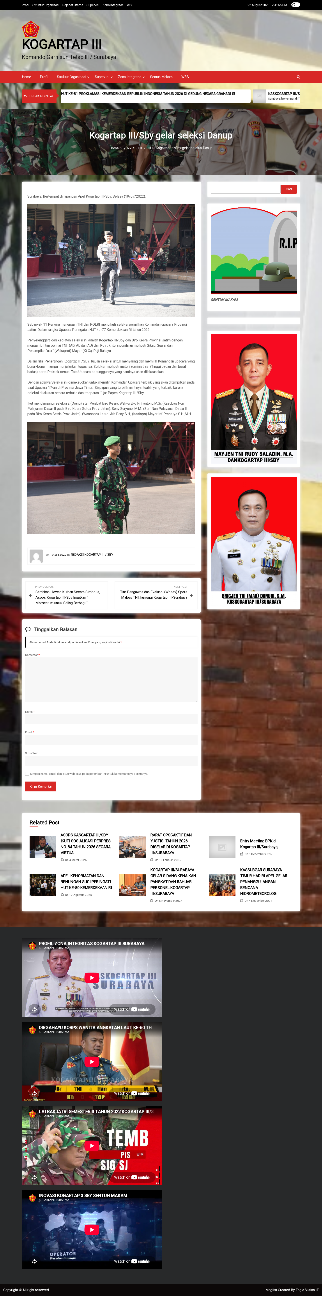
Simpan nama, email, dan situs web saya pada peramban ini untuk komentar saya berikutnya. (89, 773)
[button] (298, 77)
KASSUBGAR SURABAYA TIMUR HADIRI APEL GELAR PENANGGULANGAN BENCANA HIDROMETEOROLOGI (263, 882)
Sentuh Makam (161, 77)
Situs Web (31, 753)
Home (26, 77)
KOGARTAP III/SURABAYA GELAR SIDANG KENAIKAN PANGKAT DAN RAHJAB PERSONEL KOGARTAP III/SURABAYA (173, 882)
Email (29, 732)
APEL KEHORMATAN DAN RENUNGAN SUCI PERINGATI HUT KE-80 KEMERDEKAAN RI (86, 881)
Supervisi (93, 5)
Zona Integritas (113, 5)
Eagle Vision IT (307, 1290)
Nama (30, 711)
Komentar (32, 655)
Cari (289, 189)
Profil (25, 5)
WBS (130, 5)
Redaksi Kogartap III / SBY (92, 555)
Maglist (271, 1290)
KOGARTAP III (62, 44)
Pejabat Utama (72, 5)
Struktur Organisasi (45, 5)
